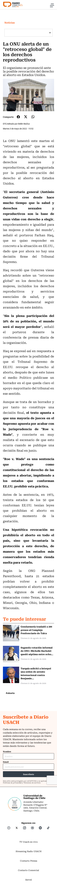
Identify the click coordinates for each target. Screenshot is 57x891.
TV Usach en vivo (28, 842)
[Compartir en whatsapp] (33, 116)
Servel (28, 880)
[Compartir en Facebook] (18, 116)
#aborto (10, 693)
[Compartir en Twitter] (25, 116)
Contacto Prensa (28, 861)
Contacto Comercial (28, 870)
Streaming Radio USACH (29, 851)
